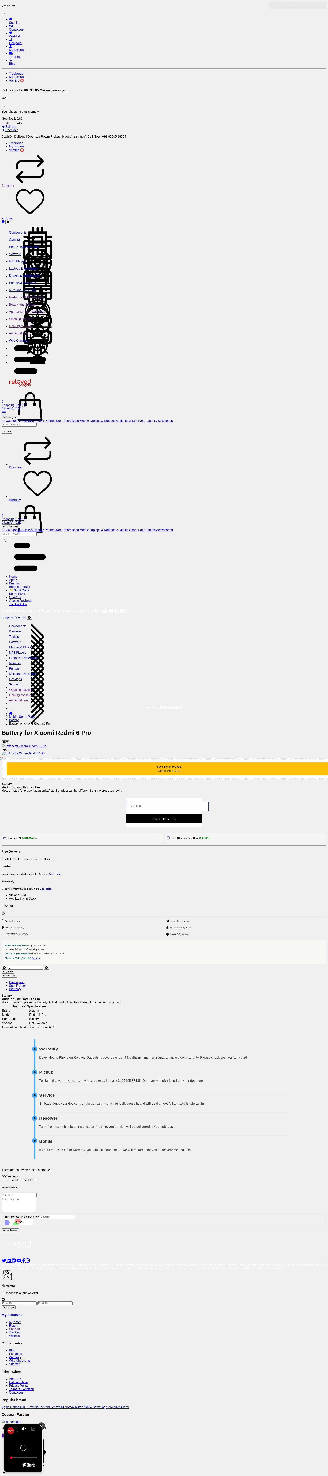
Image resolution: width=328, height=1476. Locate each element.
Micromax (68, 1407)
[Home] (11, 713)
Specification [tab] (18, 985)
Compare (8, 185)
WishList (7, 218)
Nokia (88, 1407)
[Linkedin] (9, 1261)
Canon (15, 1407)
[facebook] (24, 1261)
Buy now (8, 971)
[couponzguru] (164, 1422)
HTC (23, 1407)
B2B (24, 420)
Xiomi (125, 1407)
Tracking (15, 1332)
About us (15, 1378)
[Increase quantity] (46, 968)
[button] (30, 372)
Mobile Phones (45, 420)
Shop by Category (14, 617)
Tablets (151, 420)
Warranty (15, 1357)
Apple (6, 1407)
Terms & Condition (21, 1389)
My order (15, 1322)
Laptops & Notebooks (104, 420)
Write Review (10, 1230)
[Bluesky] (4, 1261)
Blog (12, 1350)
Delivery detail (18, 1382)
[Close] (3, 13)
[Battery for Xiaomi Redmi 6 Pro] (24, 746)
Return (13, 1325)
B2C (31, 420)
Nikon (79, 1407)
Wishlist (14, 1335)
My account (12, 1315)
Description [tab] (16, 982)
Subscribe (8, 1307)
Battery (14, 720)
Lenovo (55, 1407)
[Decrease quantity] (4, 968)
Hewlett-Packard (38, 1407)
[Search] (4, 541)
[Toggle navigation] (8, 222)
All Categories (10, 417)
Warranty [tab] (15, 989)
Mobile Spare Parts (132, 420)
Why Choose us (20, 1360)
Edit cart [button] (10, 126)
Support (14, 1329)
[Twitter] (14, 1261)
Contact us (16, 1392)
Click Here (55, 874)
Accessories (164, 420)
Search (7, 431)
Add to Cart (9, 975)
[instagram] (28, 1261)
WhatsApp (35, 958)
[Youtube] (19, 1261)
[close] (3, 1469)
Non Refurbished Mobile (72, 420)
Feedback (16, 1353)
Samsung (99, 1407)
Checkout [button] (11, 130)
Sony (110, 1407)
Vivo (117, 1407)
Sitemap (14, 1364)
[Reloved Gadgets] (23, 387)
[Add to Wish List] (5, 742)
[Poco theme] (23, 1253)
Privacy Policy (18, 1385)
